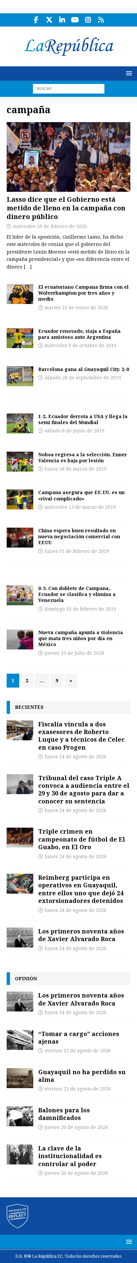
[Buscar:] (68, 88)
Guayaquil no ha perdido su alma (82, 1075)
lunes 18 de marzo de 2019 (75, 469)
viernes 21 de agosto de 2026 (78, 1050)
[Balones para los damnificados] (20, 1116)
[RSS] (101, 20)
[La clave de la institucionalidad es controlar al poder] (20, 1154)
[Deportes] (20, 294)
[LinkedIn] (62, 20)
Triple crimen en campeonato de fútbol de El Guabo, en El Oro (81, 839)
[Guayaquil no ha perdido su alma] (20, 1078)
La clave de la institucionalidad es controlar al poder (70, 1156)
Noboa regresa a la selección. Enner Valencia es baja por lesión (82, 457)
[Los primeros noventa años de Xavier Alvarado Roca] (20, 937)
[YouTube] (75, 20)
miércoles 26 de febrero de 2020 (50, 226)
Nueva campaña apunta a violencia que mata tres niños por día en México (80, 638)
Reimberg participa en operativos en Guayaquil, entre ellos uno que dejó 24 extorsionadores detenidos (80, 889)
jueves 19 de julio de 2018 (74, 653)
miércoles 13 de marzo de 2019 (80, 507)
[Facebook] (36, 20)
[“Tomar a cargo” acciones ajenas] (20, 1040)
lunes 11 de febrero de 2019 (77, 551)
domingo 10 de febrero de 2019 (80, 609)
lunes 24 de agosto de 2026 (75, 756)
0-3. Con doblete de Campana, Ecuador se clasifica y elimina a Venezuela (77, 594)
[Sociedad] (20, 639)
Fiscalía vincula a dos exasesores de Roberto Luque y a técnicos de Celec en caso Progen (81, 735)
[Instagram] (88, 20)
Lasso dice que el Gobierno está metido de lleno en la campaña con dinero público (66, 208)
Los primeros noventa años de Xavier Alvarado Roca (81, 935)
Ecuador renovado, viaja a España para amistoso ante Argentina (79, 334)
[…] (28, 266)
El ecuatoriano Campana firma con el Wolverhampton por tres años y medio (83, 293)
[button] (127, 73)
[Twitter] (49, 20)
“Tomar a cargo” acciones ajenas (78, 1037)
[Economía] (20, 538)
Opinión (26, 978)
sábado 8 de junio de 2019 (74, 430)
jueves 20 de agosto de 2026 (76, 1127)
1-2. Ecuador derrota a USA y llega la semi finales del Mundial (83, 419)
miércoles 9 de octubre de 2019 (80, 345)
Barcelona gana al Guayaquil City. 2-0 (83, 369)
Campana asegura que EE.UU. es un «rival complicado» (81, 495)
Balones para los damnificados (64, 1114)
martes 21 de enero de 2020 (76, 307)
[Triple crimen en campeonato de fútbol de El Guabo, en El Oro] (20, 838)
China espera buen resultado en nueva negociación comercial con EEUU (79, 536)
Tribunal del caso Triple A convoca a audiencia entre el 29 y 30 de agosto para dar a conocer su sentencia (83, 789)
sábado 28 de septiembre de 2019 (83, 377)
